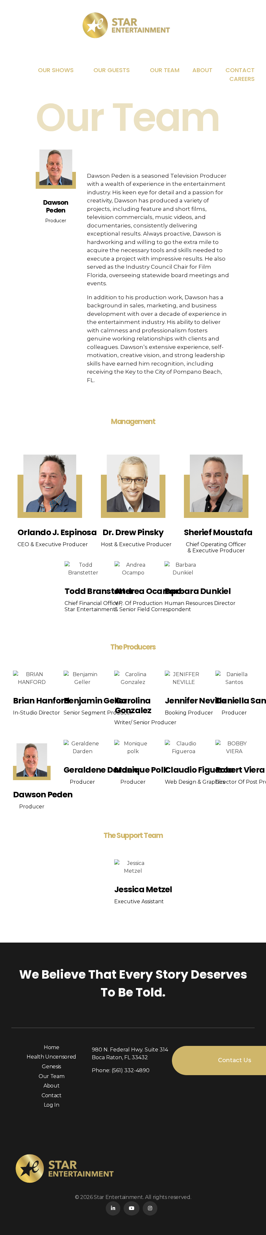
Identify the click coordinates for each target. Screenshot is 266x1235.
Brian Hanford (41, 700)
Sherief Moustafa (218, 532)
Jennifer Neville (195, 700)
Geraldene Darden (100, 770)
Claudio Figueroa (199, 770)
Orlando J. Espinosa (57, 532)
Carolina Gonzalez (133, 705)
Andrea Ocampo (148, 591)
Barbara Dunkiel (197, 591)
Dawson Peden (42, 794)
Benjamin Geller (95, 700)
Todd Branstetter (99, 591)
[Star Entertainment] (133, 25)
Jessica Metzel (143, 889)
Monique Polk (141, 770)
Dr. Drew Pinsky (133, 532)
